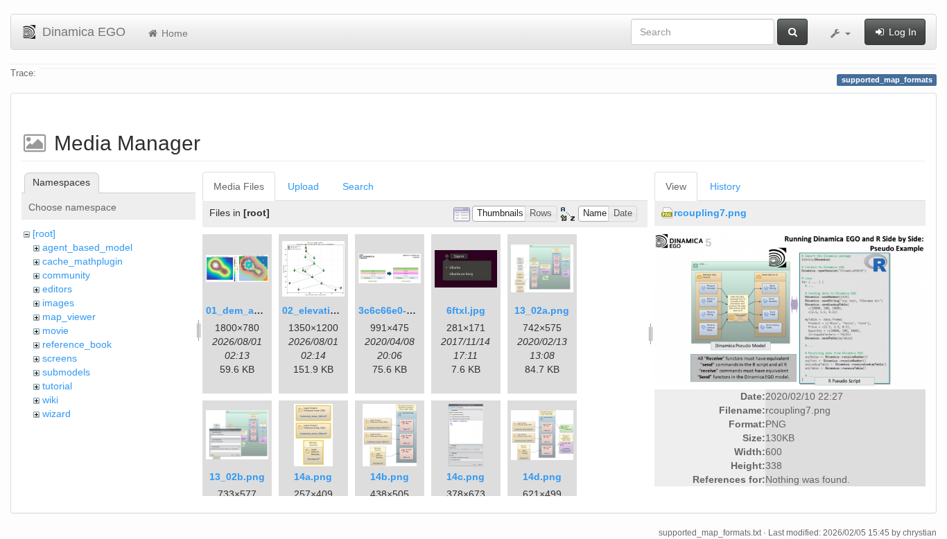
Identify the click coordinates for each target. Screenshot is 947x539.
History (725, 186)
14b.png (389, 476)
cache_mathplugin (82, 261)
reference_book (77, 344)
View (676, 186)
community (66, 275)
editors (57, 288)
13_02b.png (237, 476)
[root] (44, 233)
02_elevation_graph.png (339, 310)
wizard (56, 413)
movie (55, 330)
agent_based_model (87, 247)
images (58, 302)
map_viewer (69, 316)
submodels (66, 372)
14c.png (465, 476)
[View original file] (790, 308)
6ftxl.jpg (465, 310)
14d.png (542, 476)
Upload (303, 186)
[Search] (792, 32)
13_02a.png (541, 310)
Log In (901, 31)
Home (173, 33)
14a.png (313, 476)
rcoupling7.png (710, 212)
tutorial (57, 385)
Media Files (239, 186)
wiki (50, 399)
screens (59, 358)
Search (358, 186)
